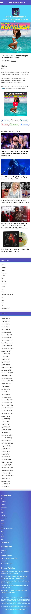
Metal (3, 286)
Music (3, 289)
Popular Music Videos (7, 294)
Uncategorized (5, 308)
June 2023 (4, 421)
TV (2, 305)
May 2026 (4, 326)
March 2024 (5, 397)
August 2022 (5, 446)
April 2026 (4, 329)
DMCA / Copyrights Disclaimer (9, 558)
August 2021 (5, 478)
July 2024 (4, 386)
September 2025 (6, 348)
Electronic (4, 273)
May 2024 (4, 391)
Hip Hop (4, 66)
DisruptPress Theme (21, 609)
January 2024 (5, 402)
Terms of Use (19, 606)
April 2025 (4, 362)
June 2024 (4, 389)
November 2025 (6, 343)
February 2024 (5, 400)
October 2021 (5, 473)
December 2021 (6, 467)
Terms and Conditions (7, 563)
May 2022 (4, 454)
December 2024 (6, 372)
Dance (3, 270)
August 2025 (5, 351)
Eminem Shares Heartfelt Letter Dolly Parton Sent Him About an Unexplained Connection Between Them (14, 153)
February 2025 (5, 367)
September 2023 (6, 413)
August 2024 (5, 383)
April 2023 (4, 427)
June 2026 (4, 324)
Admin (14, 61)
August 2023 (5, 416)
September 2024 (6, 381)
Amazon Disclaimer (6, 555)
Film (3, 278)
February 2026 (5, 335)
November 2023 (6, 408)
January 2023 (5, 432)
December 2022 (6, 435)
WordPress (12, 609)
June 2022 (4, 451)
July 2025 (4, 353)
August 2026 (5, 318)
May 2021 (4, 486)
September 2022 (6, 443)
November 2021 (6, 470)
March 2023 (5, 429)
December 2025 (6, 340)
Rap (3, 300)
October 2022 (5, 440)
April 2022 (4, 456)
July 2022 (4, 448)
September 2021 (6, 475)
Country (4, 267)
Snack (3, 88)
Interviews (4, 283)
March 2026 (5, 332)
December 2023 (6, 405)
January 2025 (5, 370)
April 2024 (4, 394)
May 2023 (4, 424)
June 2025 (4, 356)
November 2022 (6, 437)
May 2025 (4, 359)
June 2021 (4, 483)
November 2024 (6, 375)
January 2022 (5, 465)
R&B (3, 297)
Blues (3, 265)
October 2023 (5, 410)
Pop (3, 292)
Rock (3, 302)
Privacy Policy (5, 561)
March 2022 (5, 459)
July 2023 (4, 419)
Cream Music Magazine (17, 2)
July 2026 (4, 321)
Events (3, 275)
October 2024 (5, 378)
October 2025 (5, 345)
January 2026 (5, 337)
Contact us (4, 550)
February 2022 (5, 462)
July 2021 (4, 481)
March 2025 (5, 364)
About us (3, 553)
